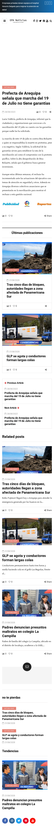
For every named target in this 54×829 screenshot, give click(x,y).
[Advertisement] (27, 52)
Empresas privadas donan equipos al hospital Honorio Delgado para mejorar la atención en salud (20, 6)
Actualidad (9, 87)
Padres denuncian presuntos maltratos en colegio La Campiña (24, 631)
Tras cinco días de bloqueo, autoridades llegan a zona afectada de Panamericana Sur (26, 290)
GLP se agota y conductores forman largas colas (26, 358)
